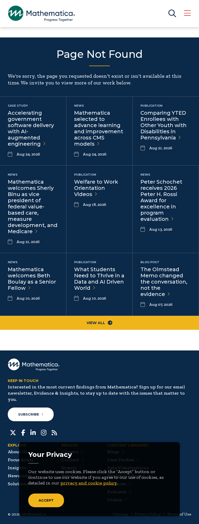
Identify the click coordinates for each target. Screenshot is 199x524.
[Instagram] (43, 432)
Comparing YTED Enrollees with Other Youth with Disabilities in (163, 125)
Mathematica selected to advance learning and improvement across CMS (98, 128)
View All (96, 322)
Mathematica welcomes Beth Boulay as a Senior (32, 278)
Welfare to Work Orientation (96, 188)
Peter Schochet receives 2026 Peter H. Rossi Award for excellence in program (161, 200)
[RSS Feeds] (54, 432)
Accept (46, 500)
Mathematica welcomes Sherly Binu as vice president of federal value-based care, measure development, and (33, 206)
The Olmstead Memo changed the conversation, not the (163, 281)
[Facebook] (23, 432)
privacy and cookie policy (88, 483)
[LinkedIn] (33, 432)
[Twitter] (13, 432)
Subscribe (28, 414)
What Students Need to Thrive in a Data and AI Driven (99, 278)
